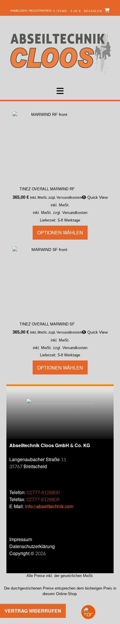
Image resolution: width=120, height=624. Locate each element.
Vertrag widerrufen (33, 610)
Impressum (20, 539)
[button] (60, 91)
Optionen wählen (60, 232)
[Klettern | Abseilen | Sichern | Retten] (60, 53)
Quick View (97, 197)
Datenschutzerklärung (32, 546)
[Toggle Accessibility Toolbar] (98, 612)
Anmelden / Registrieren (30, 10)
